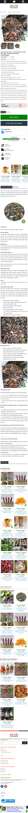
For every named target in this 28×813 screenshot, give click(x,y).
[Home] (14, 6)
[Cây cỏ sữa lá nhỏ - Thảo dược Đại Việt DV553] (21, 672)
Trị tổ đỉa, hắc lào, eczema (6, 752)
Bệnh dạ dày (3, 771)
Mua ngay (14, 117)
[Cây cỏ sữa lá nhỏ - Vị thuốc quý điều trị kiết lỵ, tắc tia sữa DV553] (7, 695)
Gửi (25, 742)
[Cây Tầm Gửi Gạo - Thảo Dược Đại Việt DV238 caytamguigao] (21, 600)
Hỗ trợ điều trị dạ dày (5, 763)
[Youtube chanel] (5, 786)
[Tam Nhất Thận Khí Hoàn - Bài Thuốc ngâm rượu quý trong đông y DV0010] (20, 548)
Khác (2, 755)
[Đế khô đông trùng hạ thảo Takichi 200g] (7, 672)
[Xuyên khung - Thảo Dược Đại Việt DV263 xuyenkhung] (21, 695)
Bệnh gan (2, 768)
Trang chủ (4, 12)
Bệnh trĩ (2, 749)
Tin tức (2, 795)
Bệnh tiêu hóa (3, 770)
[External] (13, 801)
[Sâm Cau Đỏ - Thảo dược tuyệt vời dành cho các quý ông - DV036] (7, 570)
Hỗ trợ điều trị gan (4, 760)
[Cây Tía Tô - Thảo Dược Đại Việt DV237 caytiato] (7, 600)
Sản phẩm (3, 792)
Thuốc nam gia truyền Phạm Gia (8, 747)
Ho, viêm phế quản (4, 762)
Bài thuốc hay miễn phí (6, 774)
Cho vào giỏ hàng (14, 123)
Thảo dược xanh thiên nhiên (14, 12)
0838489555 (8, 131)
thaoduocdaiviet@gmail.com (8, 782)
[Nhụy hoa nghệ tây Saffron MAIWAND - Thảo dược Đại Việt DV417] (20, 482)
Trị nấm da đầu (3, 750)
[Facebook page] (2, 786)
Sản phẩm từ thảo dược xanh (8, 758)
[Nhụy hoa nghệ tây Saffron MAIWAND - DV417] (7, 504)
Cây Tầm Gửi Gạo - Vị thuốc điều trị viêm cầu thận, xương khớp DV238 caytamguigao (13, 53)
